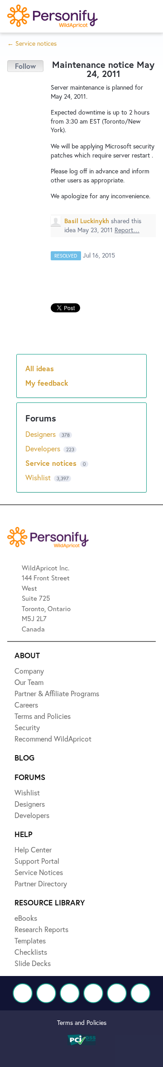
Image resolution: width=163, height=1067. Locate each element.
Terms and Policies (81, 1022)
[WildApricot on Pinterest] (117, 993)
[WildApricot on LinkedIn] (70, 993)
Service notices (52, 463)
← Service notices (32, 43)
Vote (25, 66)
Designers (41, 434)
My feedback (46, 383)
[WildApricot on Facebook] (23, 993)
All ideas (39, 368)
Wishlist (39, 477)
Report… (127, 229)
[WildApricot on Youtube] (93, 993)
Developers (43, 448)
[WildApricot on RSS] (140, 993)
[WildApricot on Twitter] (46, 993)
